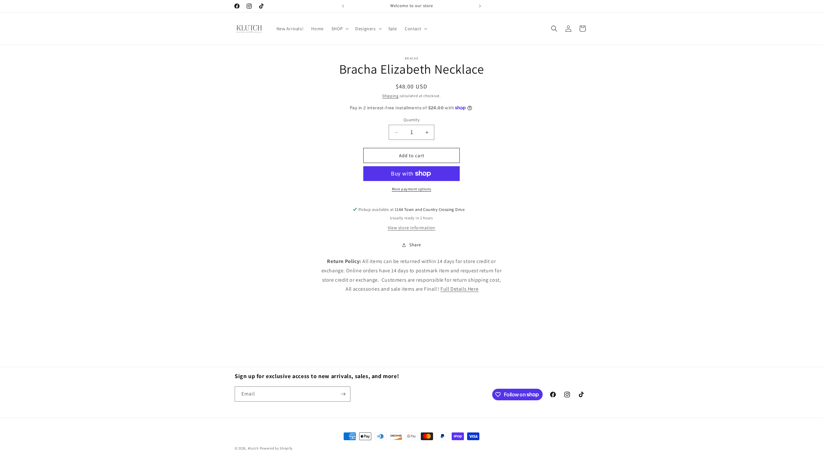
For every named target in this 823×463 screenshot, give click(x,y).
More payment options (411, 188)
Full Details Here (459, 289)
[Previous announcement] (343, 6)
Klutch (253, 448)
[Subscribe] (343, 394)
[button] (339, 28)
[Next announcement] (480, 6)
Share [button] (415, 245)
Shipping (390, 95)
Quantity (411, 120)
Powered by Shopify (276, 448)
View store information (411, 228)
